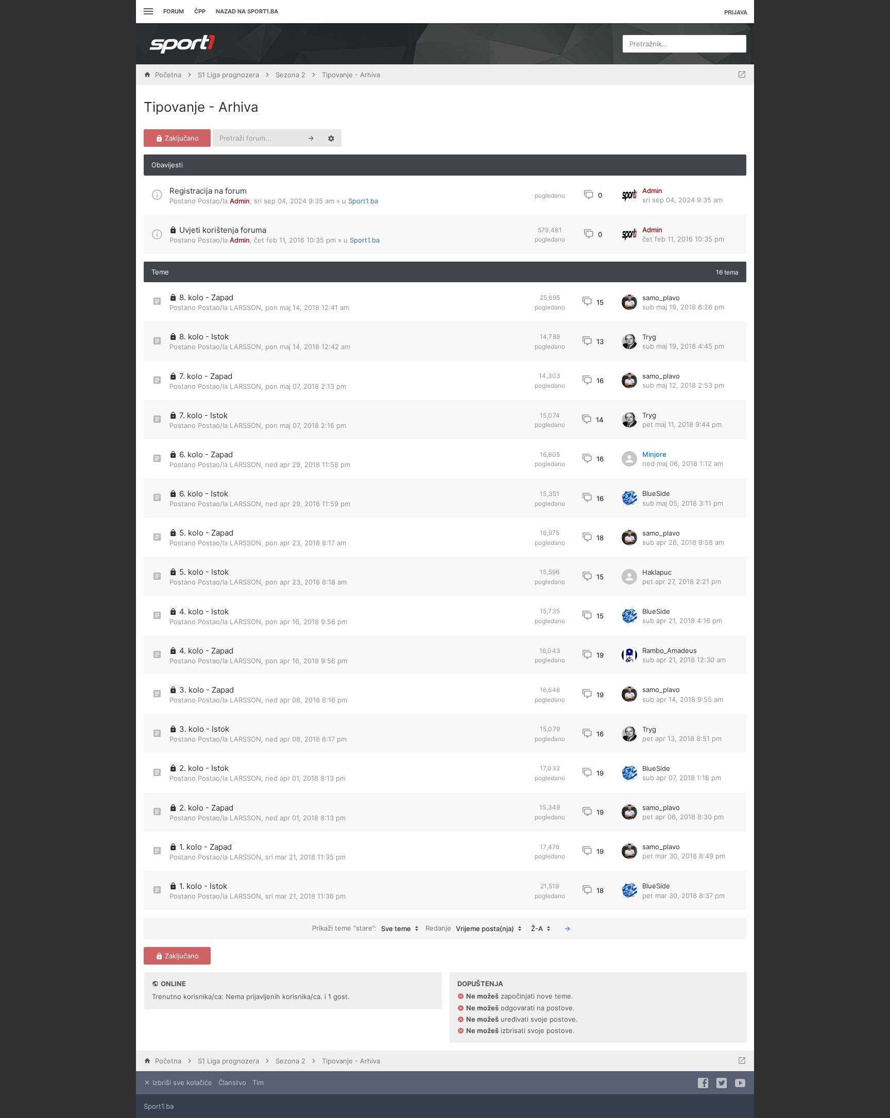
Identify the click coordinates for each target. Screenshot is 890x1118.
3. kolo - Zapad (206, 690)
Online (173, 983)
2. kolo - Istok (204, 768)
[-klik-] (567, 928)
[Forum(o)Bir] (742, 74)
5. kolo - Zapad (206, 533)
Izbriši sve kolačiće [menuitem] (181, 1082)
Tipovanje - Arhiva (201, 107)
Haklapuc (657, 572)
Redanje (469, 928)
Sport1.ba (363, 201)
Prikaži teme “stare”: (361, 928)
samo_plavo (661, 298)
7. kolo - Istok (203, 415)
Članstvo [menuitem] (232, 1082)
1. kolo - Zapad (205, 847)
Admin (240, 201)
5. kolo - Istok (204, 572)
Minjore (654, 454)
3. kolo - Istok (204, 729)
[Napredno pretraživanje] (331, 138)
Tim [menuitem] (258, 1082)
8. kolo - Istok (204, 336)
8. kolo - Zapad (206, 297)
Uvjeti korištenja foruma (222, 230)
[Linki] (147, 11)
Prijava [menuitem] (735, 12)
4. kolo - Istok (204, 611)
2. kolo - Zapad (206, 808)
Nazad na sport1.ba (247, 11)
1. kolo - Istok (203, 886)
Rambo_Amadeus (669, 650)
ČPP (200, 11)
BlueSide (656, 493)
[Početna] (182, 44)
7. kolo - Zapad (205, 376)
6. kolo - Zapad (206, 454)
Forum (173, 11)
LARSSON (245, 307)
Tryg (649, 337)
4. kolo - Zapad (206, 651)
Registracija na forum (208, 191)
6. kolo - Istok (203, 493)
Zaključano (181, 138)
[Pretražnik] (311, 138)
